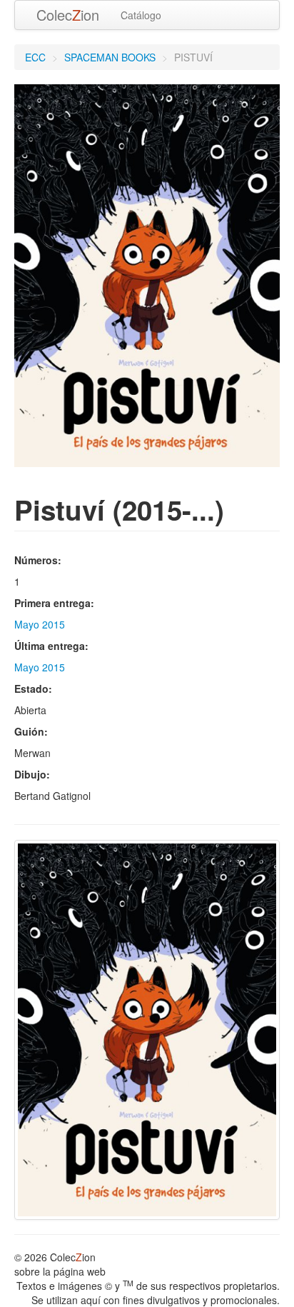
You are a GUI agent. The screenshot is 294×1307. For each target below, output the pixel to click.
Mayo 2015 (39, 624)
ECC (35, 57)
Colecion (67, 14)
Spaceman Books (110, 57)
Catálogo (141, 15)
